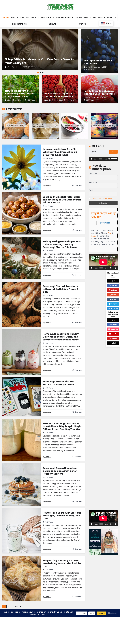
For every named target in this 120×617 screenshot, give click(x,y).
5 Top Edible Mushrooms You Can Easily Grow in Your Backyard (39, 61)
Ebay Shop (46, 17)
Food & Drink (81, 17)
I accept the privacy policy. (102, 198)
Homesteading (19, 24)
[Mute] (109, 159)
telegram (114, 304)
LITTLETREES (105, 223)
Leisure (52, 24)
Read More (47, 186)
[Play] (92, 159)
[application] (103, 159)
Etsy (110, 233)
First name (93, 174)
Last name (93, 182)
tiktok (114, 343)
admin (9, 67)
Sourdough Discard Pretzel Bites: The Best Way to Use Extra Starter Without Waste (62, 199)
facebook (114, 285)
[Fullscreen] (114, 268)
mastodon (114, 308)
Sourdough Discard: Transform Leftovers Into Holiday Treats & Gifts (60, 289)
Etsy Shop (31, 17)
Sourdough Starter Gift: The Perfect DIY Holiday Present (58, 383)
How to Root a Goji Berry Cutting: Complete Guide (58, 95)
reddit (114, 294)
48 (16, 606)
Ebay (93, 236)
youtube (114, 334)
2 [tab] (40, 72)
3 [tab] (42, 72)
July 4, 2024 (19, 100)
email (114, 299)
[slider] (113, 159)
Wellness (98, 17)
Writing (82, 24)
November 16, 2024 (100, 67)
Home (6, 17)
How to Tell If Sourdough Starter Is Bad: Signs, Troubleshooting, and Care (62, 515)
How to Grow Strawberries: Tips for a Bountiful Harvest (99, 92)
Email (91, 190)
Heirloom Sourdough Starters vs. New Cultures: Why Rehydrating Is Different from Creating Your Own (62, 426)
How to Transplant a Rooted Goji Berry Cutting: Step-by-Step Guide (20, 93)
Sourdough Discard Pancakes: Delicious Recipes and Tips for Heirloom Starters (60, 471)
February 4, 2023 (21, 67)
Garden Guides (63, 17)
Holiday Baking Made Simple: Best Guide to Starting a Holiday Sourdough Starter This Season (62, 244)
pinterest (114, 290)
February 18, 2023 (99, 97)
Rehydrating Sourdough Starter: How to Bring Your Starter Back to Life (62, 563)
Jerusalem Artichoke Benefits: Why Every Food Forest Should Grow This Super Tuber (60, 152)
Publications (17, 17)
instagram (114, 329)
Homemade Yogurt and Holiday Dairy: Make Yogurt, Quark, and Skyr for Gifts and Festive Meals (61, 336)
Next (20, 606)
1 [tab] (38, 72)
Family (110, 17)
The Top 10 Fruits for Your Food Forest (98, 62)
